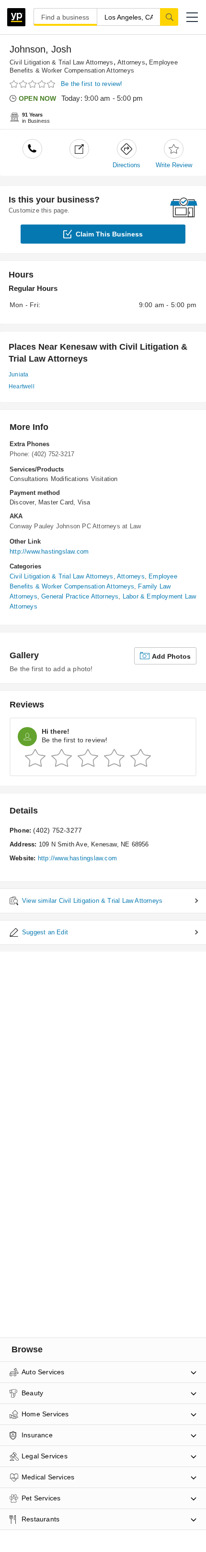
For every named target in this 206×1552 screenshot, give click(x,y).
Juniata (18, 374)
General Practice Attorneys (79, 596)
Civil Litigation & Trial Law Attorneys (62, 62)
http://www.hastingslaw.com (49, 551)
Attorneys (131, 62)
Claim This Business (109, 234)
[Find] (169, 16)
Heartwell (21, 386)
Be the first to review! (92, 83)
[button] (192, 17)
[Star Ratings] (33, 84)
